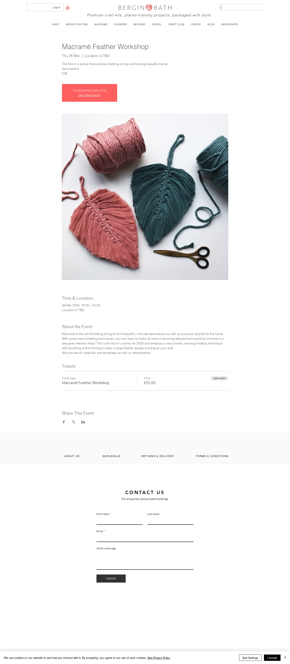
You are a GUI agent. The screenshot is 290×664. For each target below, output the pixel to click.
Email (100, 531)
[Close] (285, 658)
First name (103, 514)
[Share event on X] (73, 421)
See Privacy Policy (158, 658)
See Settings (250, 658)
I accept (272, 658)
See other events (89, 95)
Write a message (106, 548)
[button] (67, 7)
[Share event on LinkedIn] (83, 421)
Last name (153, 514)
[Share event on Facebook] (64, 421)
